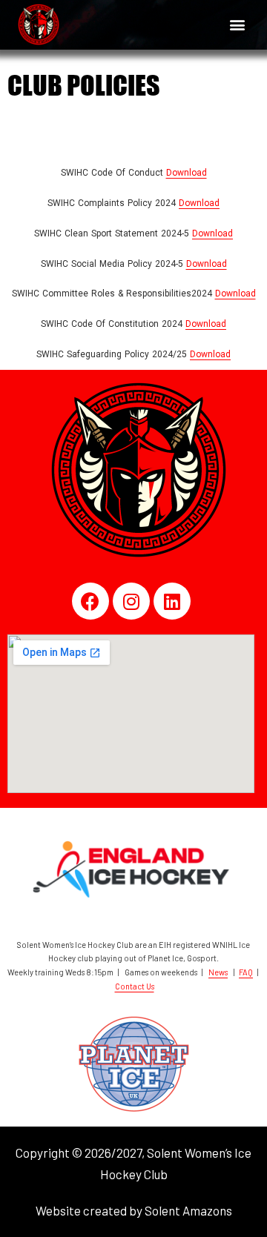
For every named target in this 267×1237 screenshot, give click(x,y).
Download (186, 173)
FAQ (246, 972)
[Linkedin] (172, 601)
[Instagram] (131, 601)
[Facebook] (90, 601)
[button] (237, 25)
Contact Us (134, 986)
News (218, 972)
